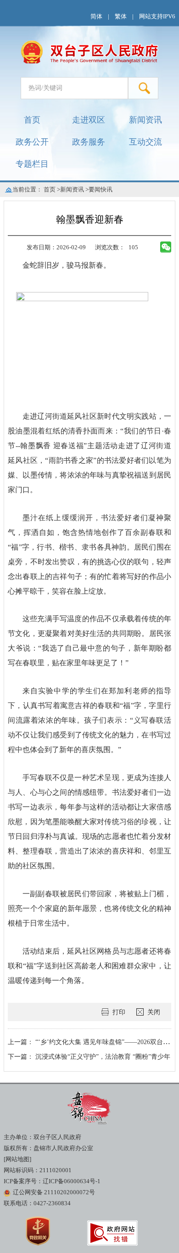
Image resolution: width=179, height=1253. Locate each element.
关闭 (153, 1012)
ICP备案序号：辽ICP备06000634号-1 (52, 1181)
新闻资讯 (145, 119)
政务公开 (32, 141)
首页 (32, 119)
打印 (118, 1012)
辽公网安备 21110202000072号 (54, 1192)
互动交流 (145, 141)
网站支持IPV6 (157, 16)
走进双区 (88, 119)
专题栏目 (32, 164)
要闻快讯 (100, 189)
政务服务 (88, 141)
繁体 (121, 16)
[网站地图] (17, 1159)
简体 (96, 16)
